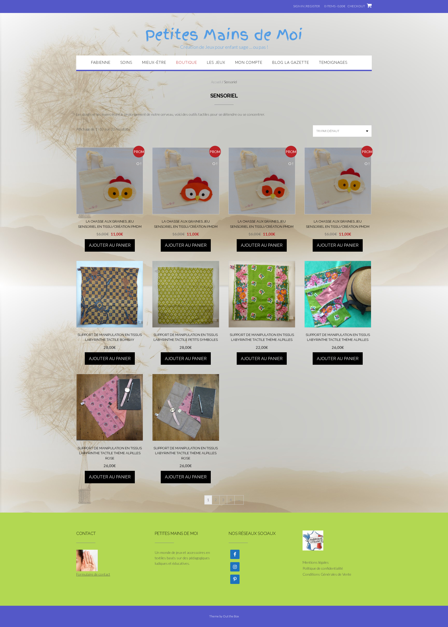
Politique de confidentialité (323, 568)
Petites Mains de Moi (224, 35)
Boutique (186, 62)
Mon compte (248, 62)
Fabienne (100, 62)
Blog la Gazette (290, 62)
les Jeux (216, 62)
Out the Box (231, 616)
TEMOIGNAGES (333, 62)
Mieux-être (154, 62)
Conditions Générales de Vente (327, 574)
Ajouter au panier (110, 245)
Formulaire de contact (93, 574)
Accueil (216, 82)
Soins (126, 62)
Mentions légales (316, 562)
